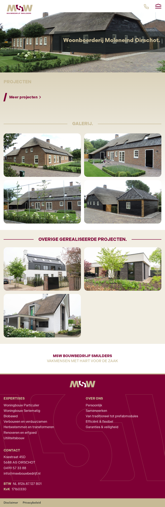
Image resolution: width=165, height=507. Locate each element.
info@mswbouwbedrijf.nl (22, 473)
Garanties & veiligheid (102, 427)
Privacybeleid (32, 502)
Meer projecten (23, 97)
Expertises (14, 398)
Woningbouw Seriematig (22, 411)
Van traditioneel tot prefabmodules (112, 416)
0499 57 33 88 (15, 468)
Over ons (94, 398)
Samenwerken (96, 411)
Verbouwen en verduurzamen (25, 422)
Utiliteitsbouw (14, 438)
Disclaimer (11, 502)
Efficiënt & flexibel (99, 422)
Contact (12, 450)
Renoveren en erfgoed (20, 433)
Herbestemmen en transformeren (29, 427)
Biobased (11, 416)
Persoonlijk (94, 405)
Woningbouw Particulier (21, 405)
